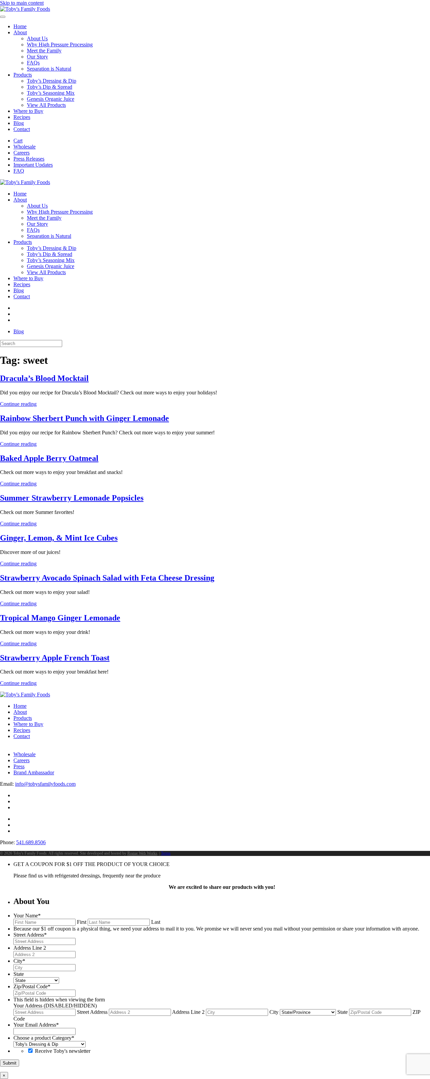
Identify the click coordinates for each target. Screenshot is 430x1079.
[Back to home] (25, 9)
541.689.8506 (31, 842)
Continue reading (18, 404)
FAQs (33, 63)
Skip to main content (22, 3)
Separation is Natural (49, 69)
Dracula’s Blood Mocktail (44, 378)
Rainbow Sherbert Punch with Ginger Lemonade (84, 418)
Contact (21, 129)
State (342, 1012)
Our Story (37, 56)
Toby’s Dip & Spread (49, 87)
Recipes (21, 117)
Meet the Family (44, 50)
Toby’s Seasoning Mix (51, 93)
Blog (18, 123)
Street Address (92, 1012)
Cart (18, 140)
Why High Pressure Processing (60, 44)
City (273, 1012)
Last (155, 922)
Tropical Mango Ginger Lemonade (60, 617)
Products (22, 75)
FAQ (18, 171)
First (81, 922)
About (20, 32)
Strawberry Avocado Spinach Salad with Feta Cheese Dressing (107, 577)
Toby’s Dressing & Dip (51, 81)
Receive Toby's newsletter (62, 1051)
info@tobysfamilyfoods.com (45, 784)
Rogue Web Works (142, 853)
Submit (9, 1063)
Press (19, 766)
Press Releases (28, 159)
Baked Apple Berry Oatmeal (49, 458)
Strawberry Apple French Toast (55, 657)
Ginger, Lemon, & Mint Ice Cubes (59, 537)
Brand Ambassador (33, 772)
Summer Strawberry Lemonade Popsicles (71, 497)
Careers (21, 153)
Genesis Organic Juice (50, 99)
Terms (166, 853)
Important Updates (33, 165)
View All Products (46, 105)
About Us (37, 38)
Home (20, 26)
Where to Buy (28, 111)
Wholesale (24, 146)
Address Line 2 (188, 1012)
